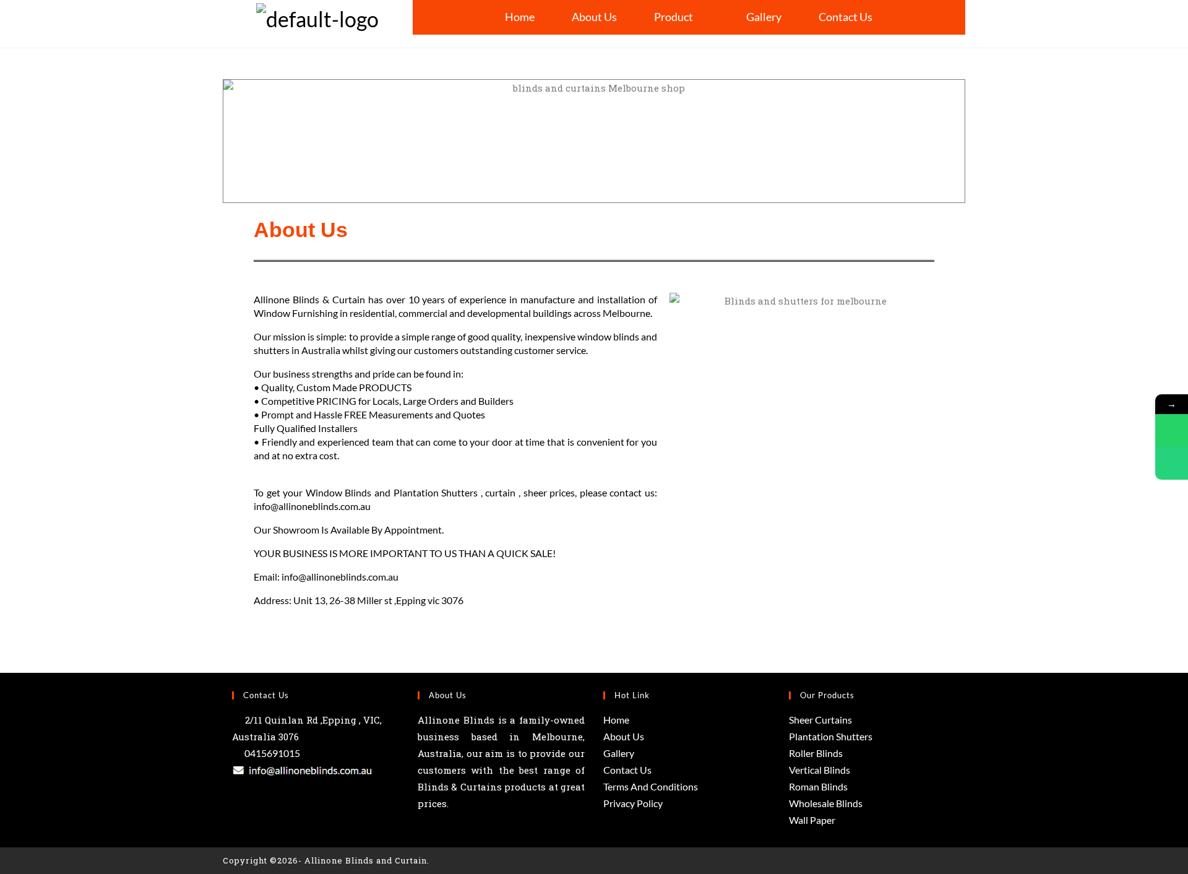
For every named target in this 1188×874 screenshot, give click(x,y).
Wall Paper (812, 820)
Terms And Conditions (650, 786)
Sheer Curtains (820, 719)
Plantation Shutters (830, 736)
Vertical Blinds (819, 770)
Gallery (763, 17)
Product (673, 17)
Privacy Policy (633, 803)
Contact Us (845, 17)
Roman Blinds (818, 786)
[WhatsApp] (1171, 430)
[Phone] (1171, 463)
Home (520, 17)
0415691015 (271, 753)
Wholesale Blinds (826, 803)
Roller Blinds (816, 753)
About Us (594, 17)
